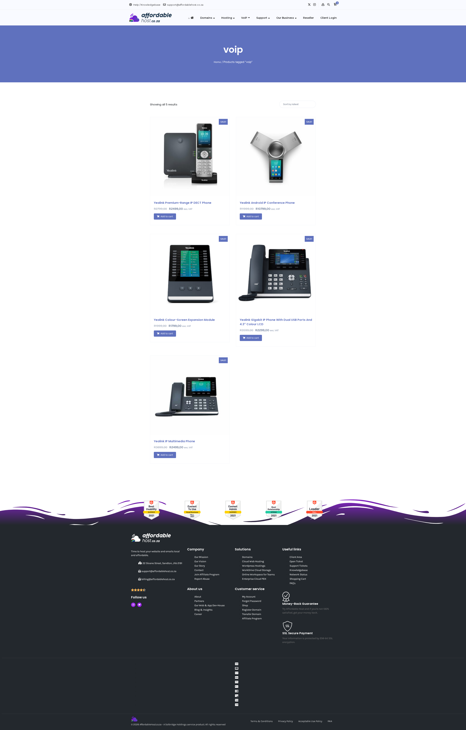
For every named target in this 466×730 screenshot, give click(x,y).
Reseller (308, 17)
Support (261, 17)
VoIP (244, 17)
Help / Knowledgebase (146, 4)
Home (217, 62)
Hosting (226, 17)
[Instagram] (133, 605)
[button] (335, 5)
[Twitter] (139, 605)
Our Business (285, 17)
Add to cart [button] (167, 216)
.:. (189, 17)
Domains (206, 17)
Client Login (328, 17)
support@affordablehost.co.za (185, 4)
